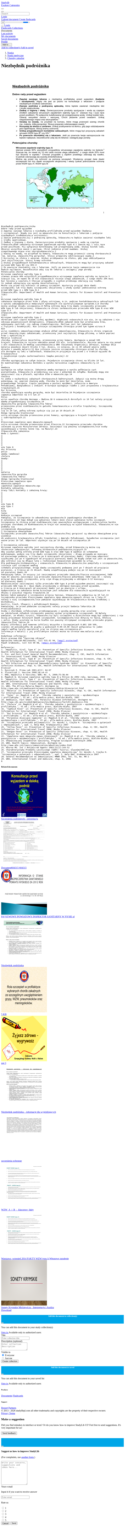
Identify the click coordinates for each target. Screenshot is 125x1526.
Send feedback (9, 1433)
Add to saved (27, 47)
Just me (8, 1358)
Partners (12, 1408)
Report (4, 1408)
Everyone (9, 1355)
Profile (4, 41)
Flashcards (6, 28)
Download (6, 1310)
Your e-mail (6, 1486)
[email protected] (67, 640)
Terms (12, 1413)
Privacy (5, 1413)
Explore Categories (10, 5)
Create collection (9, 1361)
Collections (17, 28)
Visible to (5, 1352)
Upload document (10, 19)
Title (3, 1335)
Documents (6, 1395)
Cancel (5, 1523)
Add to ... (6, 45)
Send (14, 1523)
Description (11, 1341)
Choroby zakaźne (15, 58)
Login (4, 16)
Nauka (10, 52)
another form (27, 1457)
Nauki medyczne (15, 55)
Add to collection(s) (11, 47)
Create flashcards (27, 19)
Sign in (5, 1332)
